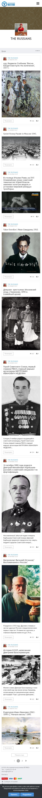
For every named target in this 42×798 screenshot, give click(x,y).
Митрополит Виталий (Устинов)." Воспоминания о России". (18, 561)
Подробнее (27, 795)
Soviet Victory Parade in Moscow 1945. (20, 133)
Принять (14, 795)
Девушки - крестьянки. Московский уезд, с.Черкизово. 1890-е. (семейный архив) (19, 291)
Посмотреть (8, 121)
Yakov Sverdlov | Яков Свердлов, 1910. (20, 229)
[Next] (26, 761)
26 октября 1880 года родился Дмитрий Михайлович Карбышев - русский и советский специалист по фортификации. (20, 468)
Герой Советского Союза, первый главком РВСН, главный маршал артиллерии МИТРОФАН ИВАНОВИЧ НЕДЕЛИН (19, 370)
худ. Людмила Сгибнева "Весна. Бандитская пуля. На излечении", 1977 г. (19, 65)
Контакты (5, 774)
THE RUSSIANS (21, 38)
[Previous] (14, 761)
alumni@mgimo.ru (7, 771)
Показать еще (19, 755)
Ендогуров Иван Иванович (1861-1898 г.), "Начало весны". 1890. (19, 713)
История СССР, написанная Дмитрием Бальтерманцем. (16, 651)
